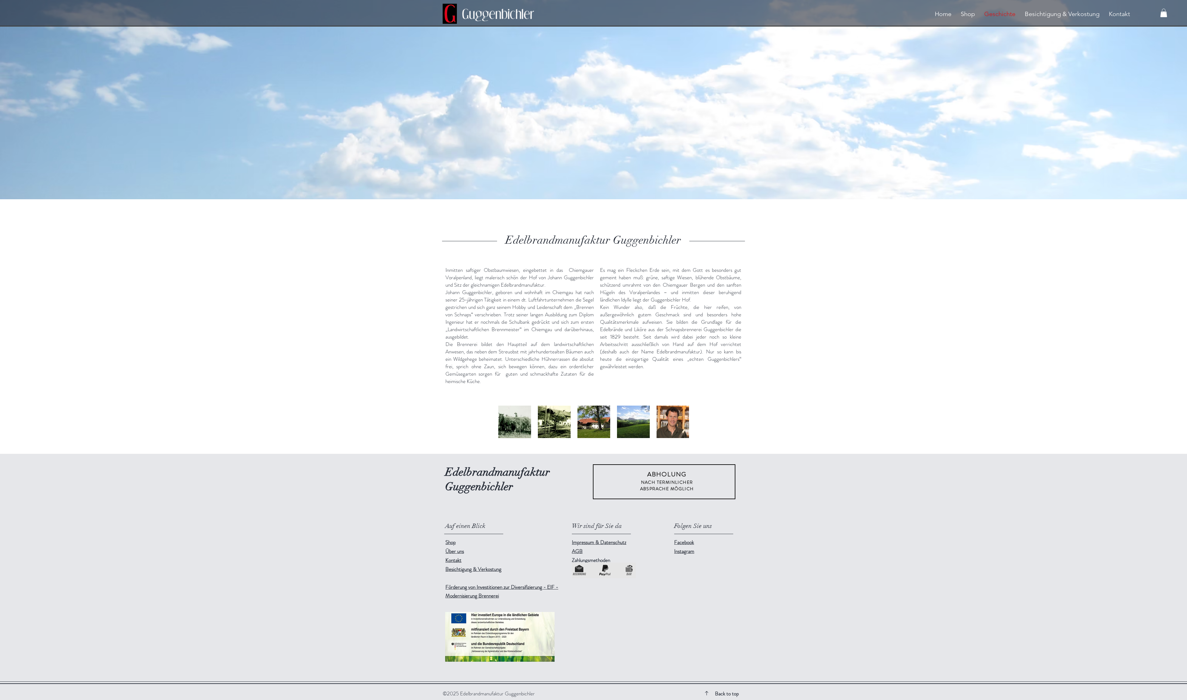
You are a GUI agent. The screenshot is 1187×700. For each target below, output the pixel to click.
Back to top (727, 693)
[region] (664, 482)
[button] (1163, 13)
